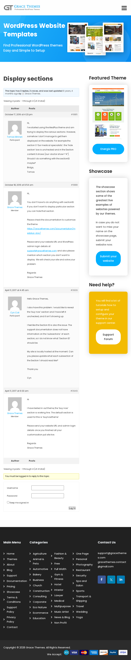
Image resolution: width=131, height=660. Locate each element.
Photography (84, 564)
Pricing (11, 586)
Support (12, 575)
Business (38, 580)
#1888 (74, 184)
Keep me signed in (19, 502)
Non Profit (60, 622)
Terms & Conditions (14, 600)
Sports (80, 591)
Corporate (39, 602)
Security (81, 575)
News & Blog (62, 617)
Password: (12, 495)
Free (57, 563)
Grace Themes (35, 647)
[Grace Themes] (22, 9)
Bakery (37, 574)
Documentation (17, 581)
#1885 (74, 114)
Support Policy (12, 609)
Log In (72, 508)
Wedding (82, 612)
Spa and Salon (81, 583)
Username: (12, 487)
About (11, 564)
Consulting (40, 596)
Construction (41, 591)
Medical (59, 601)
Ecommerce (40, 613)
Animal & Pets (38, 561)
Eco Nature (40, 607)
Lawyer (58, 595)
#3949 (74, 390)
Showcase (13, 592)
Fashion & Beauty (60, 556)
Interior (58, 590)
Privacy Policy (11, 619)
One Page (82, 553)
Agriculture (40, 553)
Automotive (40, 569)
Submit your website (108, 258)
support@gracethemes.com (42, 250)
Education (39, 618)
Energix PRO (108, 149)
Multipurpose (62, 606)
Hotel (57, 584)
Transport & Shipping (83, 599)
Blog (9, 570)
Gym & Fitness (58, 577)
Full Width (60, 569)
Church (37, 585)
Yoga (79, 617)
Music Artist (61, 612)
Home (10, 553)
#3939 (74, 290)
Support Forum (108, 337)
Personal (81, 559)
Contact (12, 627)
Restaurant (83, 570)
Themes (12, 559)
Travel (80, 606)
